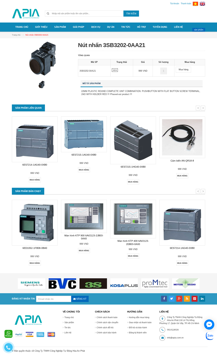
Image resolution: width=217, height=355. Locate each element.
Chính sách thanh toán (107, 317)
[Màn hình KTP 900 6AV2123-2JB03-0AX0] (84, 216)
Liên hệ (67, 332)
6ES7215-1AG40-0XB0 (84, 154)
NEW (115, 70)
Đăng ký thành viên (138, 332)
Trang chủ (69, 317)
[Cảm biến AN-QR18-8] (182, 137)
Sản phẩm (69, 322)
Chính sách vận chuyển (107, 322)
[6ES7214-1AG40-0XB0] (35, 139)
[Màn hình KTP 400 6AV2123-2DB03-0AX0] (133, 219)
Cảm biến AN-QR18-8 (182, 160)
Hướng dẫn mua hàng (139, 317)
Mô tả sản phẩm (92, 83)
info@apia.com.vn (175, 338)
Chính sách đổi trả (105, 327)
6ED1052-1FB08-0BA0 (35, 248)
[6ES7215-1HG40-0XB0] (133, 140)
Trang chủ (16, 35)
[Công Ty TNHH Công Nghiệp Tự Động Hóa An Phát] (26, 15)
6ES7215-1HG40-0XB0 (133, 166)
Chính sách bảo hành (106, 332)
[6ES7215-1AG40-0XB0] (84, 134)
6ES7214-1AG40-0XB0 (34, 164)
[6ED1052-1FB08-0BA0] (35, 222)
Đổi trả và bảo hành (138, 327)
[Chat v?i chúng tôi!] (209, 324)
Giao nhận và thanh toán (140, 322)
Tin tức (67, 327)
